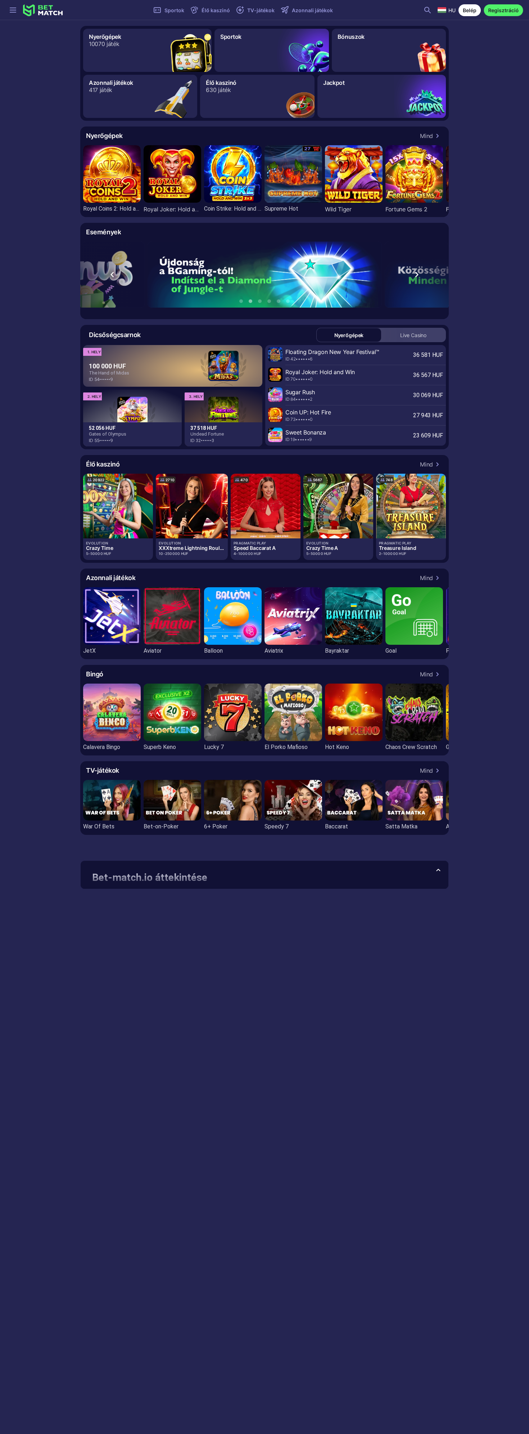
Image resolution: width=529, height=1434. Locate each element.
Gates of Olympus (107, 434)
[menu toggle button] (13, 10)
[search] (427, 10)
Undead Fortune (207, 434)
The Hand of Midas (109, 373)
